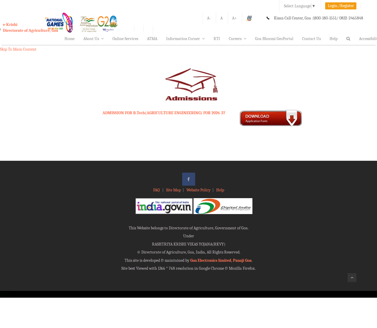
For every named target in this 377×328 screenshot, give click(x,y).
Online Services (125, 38)
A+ (234, 18)
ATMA (152, 38)
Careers (235, 38)
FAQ (157, 190)
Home (70, 38)
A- (209, 18)
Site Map (173, 190)
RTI (217, 38)
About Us (91, 38)
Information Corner (183, 38)
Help (334, 38)
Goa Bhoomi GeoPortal (274, 38)
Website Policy (198, 190)
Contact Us (311, 38)
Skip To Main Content (18, 49)
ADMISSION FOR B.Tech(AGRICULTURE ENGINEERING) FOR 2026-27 (163, 112)
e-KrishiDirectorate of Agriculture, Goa (30, 27)
